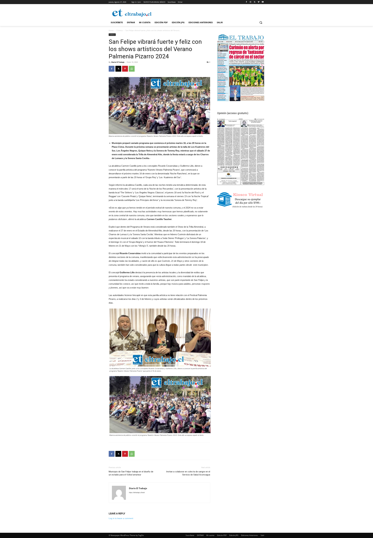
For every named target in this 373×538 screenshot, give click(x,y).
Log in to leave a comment (121, 518)
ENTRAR (200, 535)
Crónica (119, 30)
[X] (254, 2)
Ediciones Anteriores (249, 535)
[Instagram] (250, 2)
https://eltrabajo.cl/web (137, 492)
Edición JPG (233, 535)
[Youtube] (262, 2)
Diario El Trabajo (117, 62)
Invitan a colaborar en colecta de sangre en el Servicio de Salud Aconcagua (188, 473)
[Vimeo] (258, 2)
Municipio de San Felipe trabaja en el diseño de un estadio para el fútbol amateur (131, 473)
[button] (260, 22)
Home (111, 30)
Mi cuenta (210, 535)
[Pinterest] (125, 69)
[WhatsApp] (132, 69)
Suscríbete (190, 535)
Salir (262, 535)
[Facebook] (246, 2)
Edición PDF (222, 535)
